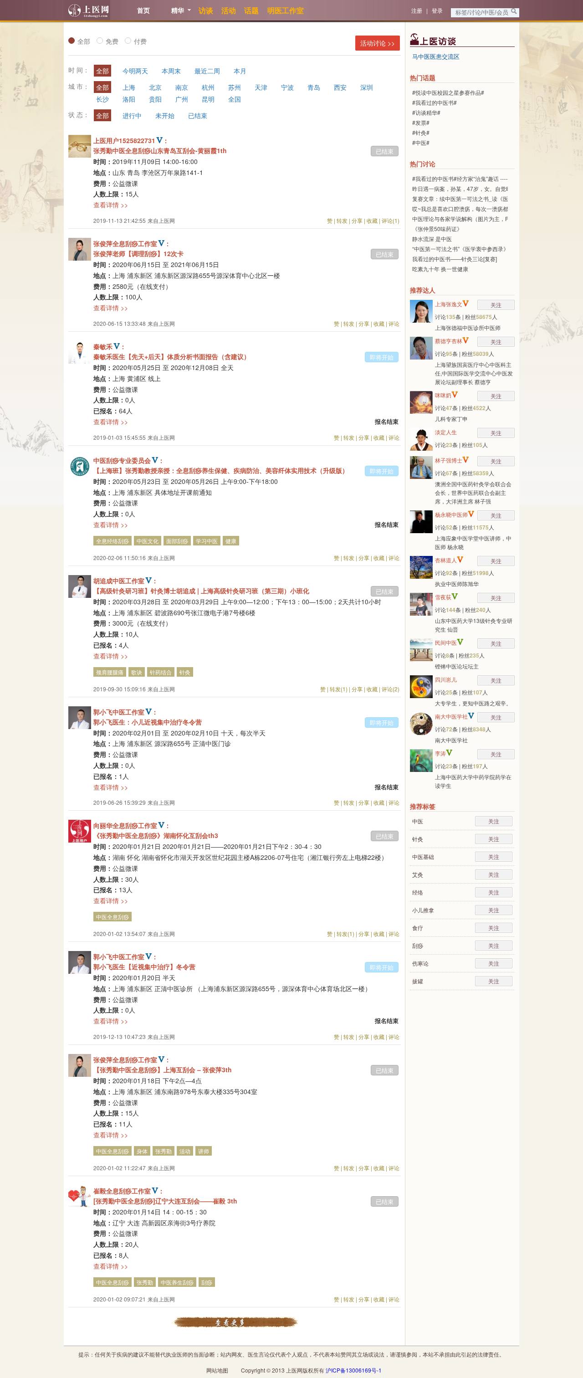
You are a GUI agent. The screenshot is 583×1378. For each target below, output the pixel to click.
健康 (230, 541)
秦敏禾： (109, 346)
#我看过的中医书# (434, 102)
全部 (83, 41)
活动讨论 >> (377, 42)
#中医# (421, 142)
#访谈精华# (426, 112)
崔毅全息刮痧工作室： (128, 1190)
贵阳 (155, 98)
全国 (234, 98)
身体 (142, 1151)
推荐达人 (422, 289)
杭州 (208, 87)
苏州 (234, 87)
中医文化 (148, 541)
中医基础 (423, 856)
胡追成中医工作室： (125, 580)
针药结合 (161, 672)
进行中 (132, 115)
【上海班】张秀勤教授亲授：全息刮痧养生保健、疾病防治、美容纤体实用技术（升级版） (220, 470)
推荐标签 (422, 806)
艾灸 (417, 874)
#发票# (421, 122)
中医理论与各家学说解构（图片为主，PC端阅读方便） (479, 218)
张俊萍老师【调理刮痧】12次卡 (138, 253)
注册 (416, 10)
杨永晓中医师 (451, 514)
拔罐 (417, 981)
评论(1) (390, 220)
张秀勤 (163, 1151)
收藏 (372, 220)
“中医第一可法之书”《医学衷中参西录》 (460, 248)
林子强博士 (448, 460)
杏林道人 (446, 560)
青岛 (313, 87)
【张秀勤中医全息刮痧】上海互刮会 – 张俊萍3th (162, 1069)
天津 (261, 87)
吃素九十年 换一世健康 (440, 269)
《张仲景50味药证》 (437, 228)
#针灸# (421, 132)
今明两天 (135, 70)
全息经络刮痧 (112, 541)
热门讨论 (422, 163)
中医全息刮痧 (112, 916)
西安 (340, 87)
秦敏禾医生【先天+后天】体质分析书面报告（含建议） (171, 356)
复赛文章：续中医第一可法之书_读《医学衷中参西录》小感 (484, 198)
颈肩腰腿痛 (109, 672)
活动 (184, 1151)
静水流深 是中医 (432, 238)
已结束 (197, 115)
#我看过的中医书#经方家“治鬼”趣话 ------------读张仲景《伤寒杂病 (491, 178)
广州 (181, 98)
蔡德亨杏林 (448, 340)
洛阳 (129, 98)
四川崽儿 (446, 679)
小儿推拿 (423, 910)
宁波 (287, 87)
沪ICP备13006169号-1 (354, 1370)
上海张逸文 (448, 304)
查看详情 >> (110, 204)
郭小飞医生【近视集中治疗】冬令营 (144, 966)
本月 (240, 70)
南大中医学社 (451, 716)
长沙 (102, 98)
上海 (129, 87)
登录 (437, 10)
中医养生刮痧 (177, 1282)
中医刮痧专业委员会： (128, 460)
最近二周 (207, 70)
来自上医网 (161, 220)
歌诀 (136, 672)
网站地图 (217, 1370)
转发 (342, 220)
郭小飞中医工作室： (125, 711)
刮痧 (206, 1282)
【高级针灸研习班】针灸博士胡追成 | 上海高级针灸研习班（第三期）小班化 (201, 590)
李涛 (440, 753)
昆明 (208, 98)
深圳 (366, 87)
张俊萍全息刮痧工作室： (132, 243)
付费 (140, 41)
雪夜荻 (443, 597)
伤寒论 (420, 963)
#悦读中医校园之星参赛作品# (448, 92)
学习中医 (207, 541)
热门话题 (422, 77)
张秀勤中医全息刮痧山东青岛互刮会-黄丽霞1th (160, 150)
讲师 (203, 1151)
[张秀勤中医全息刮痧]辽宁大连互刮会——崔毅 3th (165, 1200)
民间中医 (446, 642)
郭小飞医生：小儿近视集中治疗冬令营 (147, 721)
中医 (417, 821)
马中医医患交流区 (436, 56)
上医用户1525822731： (131, 140)
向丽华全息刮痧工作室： (132, 825)
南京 (181, 87)
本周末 (171, 70)
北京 (155, 87)
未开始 (164, 115)
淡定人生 (446, 432)
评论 (394, 323)
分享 (357, 220)
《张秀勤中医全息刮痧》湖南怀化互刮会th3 (155, 835)
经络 (417, 892)
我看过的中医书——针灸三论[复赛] (454, 258)
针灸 (184, 672)
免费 (112, 41)
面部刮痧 (177, 541)
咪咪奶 (443, 395)
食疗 (417, 927)
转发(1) (339, 689)
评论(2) (390, 689)
